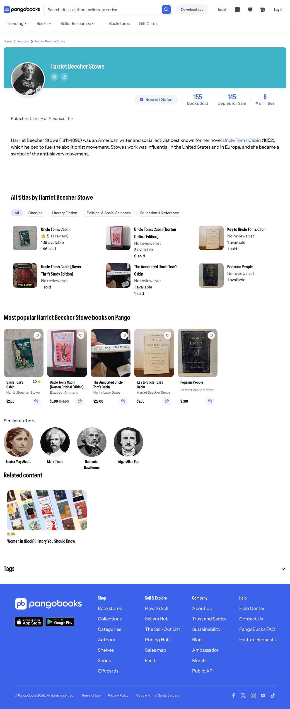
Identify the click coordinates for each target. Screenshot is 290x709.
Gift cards (108, 671)
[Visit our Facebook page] (233, 695)
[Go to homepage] (22, 9)
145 (232, 97)
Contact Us (251, 619)
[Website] (54, 77)
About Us (202, 608)
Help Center (252, 608)
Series (104, 660)
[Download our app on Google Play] (59, 621)
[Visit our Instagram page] (253, 695)
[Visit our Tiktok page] (273, 695)
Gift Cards (148, 23)
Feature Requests (257, 639)
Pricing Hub (157, 639)
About (222, 9)
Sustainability (206, 629)
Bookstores (119, 23)
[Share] (64, 77)
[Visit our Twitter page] (243, 695)
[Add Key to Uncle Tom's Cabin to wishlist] (167, 335)
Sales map (155, 650)
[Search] (166, 9)
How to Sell (156, 608)
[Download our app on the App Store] (29, 622)
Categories (109, 629)
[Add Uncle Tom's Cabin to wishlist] (37, 335)
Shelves (106, 650)
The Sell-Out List (162, 629)
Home (8, 41)
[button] (145, 569)
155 (197, 97)
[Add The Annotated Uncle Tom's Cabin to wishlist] (124, 335)
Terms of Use (91, 695)
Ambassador (205, 650)
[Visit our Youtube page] (263, 695)
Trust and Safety (209, 619)
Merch (199, 660)
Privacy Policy (118, 695)
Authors (23, 41)
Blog (197, 639)
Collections (110, 619)
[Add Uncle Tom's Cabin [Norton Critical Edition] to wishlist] (80, 335)
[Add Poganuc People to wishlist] (211, 335)
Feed (150, 660)
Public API (203, 671)
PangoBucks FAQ (257, 629)
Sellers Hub (157, 619)
